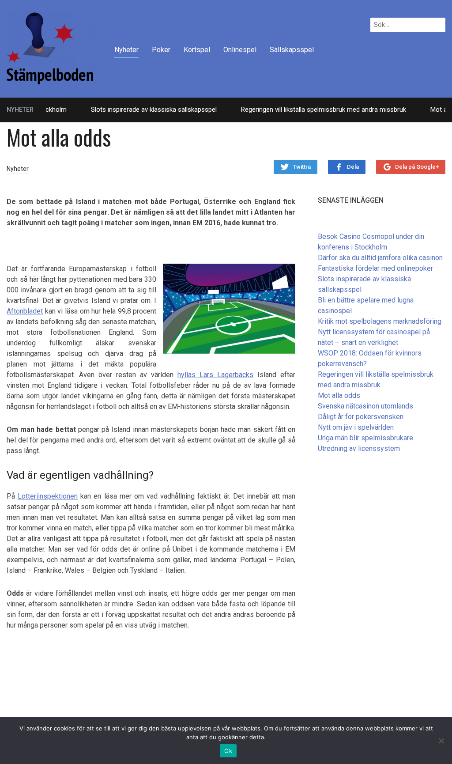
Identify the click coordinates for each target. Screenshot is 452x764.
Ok (228, 750)
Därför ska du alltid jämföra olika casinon (380, 257)
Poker (161, 49)
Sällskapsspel (292, 49)
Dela (353, 166)
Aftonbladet (25, 311)
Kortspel (197, 49)
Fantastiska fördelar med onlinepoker (375, 268)
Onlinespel (239, 49)
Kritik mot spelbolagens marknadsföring (379, 321)
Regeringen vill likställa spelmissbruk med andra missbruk (313, 109)
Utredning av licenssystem (359, 448)
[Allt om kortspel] (51, 47)
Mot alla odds (339, 395)
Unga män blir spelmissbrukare (365, 438)
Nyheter (126, 49)
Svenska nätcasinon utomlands (365, 406)
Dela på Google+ (417, 166)
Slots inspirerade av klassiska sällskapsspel (143, 109)
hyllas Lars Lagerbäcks (215, 375)
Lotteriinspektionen (48, 496)
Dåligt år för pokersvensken (360, 416)
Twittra (302, 166)
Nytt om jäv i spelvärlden (356, 427)
